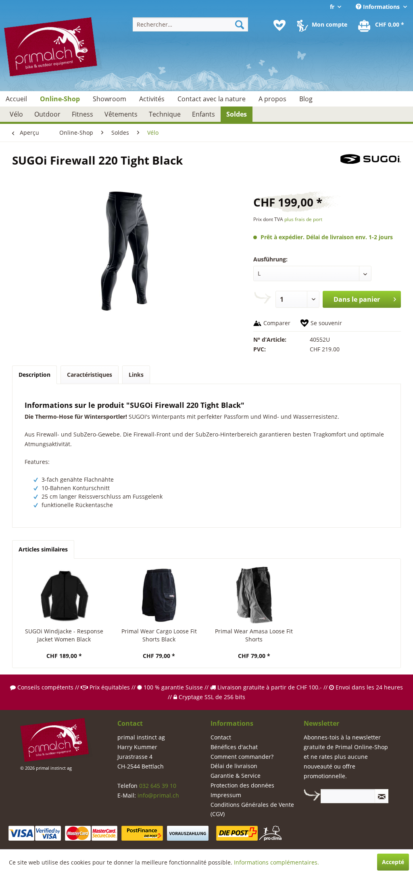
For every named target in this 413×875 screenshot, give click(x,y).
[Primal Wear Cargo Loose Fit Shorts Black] (159, 595)
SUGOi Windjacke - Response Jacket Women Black (64, 635)
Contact (221, 737)
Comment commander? (242, 756)
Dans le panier (357, 299)
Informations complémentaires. (276, 862)
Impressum (226, 795)
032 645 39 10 (157, 785)
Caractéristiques (89, 374)
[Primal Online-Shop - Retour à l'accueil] (53, 51)
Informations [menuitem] (381, 6)
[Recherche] (239, 24)
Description (34, 374)
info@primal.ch (158, 795)
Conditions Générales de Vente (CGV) (252, 809)
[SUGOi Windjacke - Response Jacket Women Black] (64, 595)
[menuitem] (190, 24)
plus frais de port (303, 219)
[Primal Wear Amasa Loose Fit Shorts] (254, 595)
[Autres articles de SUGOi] (370, 168)
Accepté (393, 862)
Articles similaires (43, 549)
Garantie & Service (236, 775)
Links (136, 374)
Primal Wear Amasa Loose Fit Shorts (254, 635)
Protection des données (242, 785)
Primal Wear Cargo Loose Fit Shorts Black (159, 635)
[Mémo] (279, 25)
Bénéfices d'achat (234, 747)
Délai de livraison (234, 766)
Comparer (276, 323)
